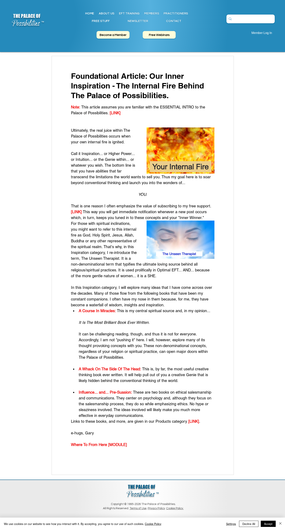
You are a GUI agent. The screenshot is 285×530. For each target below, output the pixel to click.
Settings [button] (231, 524)
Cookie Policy (153, 524)
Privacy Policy (156, 508)
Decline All (248, 524)
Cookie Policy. (175, 508)
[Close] (280, 524)
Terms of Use (138, 508)
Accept (268, 524)
